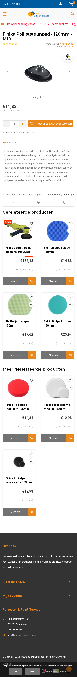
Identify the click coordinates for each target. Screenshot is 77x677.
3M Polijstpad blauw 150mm (57, 250)
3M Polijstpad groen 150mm (57, 323)
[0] (71, 4)
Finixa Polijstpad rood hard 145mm (17, 407)
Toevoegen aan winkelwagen (54, 124)
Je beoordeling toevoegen (60, 194)
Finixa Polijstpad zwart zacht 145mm (18, 480)
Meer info (15, 281)
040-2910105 (13, 4)
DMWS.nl (60, 657)
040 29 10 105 (15, 629)
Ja (16, 671)
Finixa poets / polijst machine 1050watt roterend (18, 250)
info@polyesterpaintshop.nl (22, 635)
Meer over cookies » (55, 671)
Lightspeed (38, 657)
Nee (32, 671)
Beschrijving (10, 142)
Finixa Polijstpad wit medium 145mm (57, 407)
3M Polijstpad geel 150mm (17, 323)
